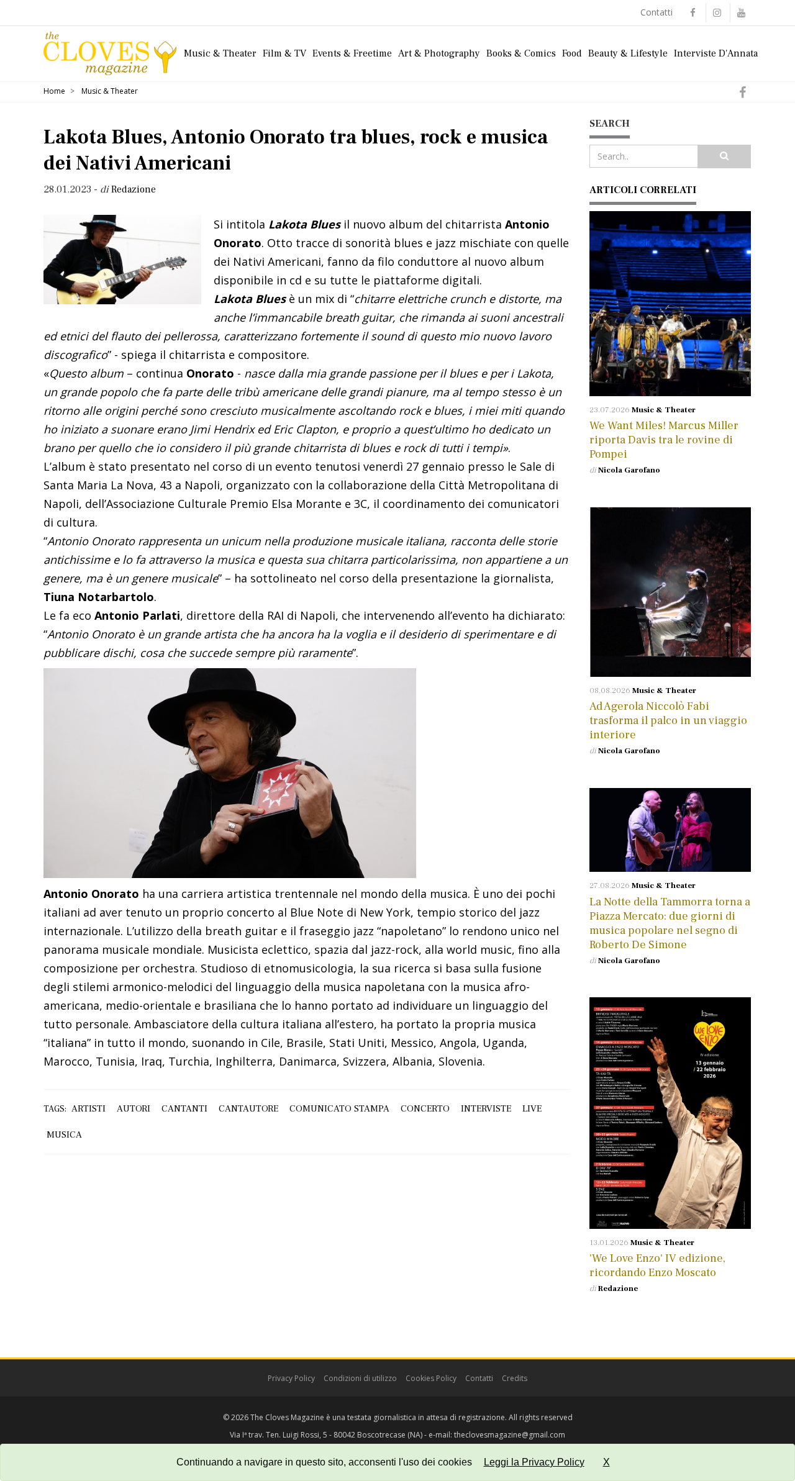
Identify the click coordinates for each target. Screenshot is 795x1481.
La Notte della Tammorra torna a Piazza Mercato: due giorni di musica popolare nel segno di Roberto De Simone (669, 923)
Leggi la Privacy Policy (534, 1462)
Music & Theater (220, 53)
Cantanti (184, 1109)
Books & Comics (521, 53)
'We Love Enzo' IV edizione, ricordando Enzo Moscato (657, 1265)
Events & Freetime (352, 53)
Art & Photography (439, 53)
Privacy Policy (291, 1378)
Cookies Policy (431, 1378)
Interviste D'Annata (716, 53)
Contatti (656, 12)
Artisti (88, 1109)
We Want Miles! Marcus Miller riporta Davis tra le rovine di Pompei (663, 440)
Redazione (618, 1288)
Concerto (425, 1109)
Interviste (486, 1109)
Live (532, 1109)
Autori (133, 1109)
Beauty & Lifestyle (628, 53)
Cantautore (248, 1109)
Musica (64, 1135)
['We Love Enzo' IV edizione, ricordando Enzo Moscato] (670, 1112)
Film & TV (284, 53)
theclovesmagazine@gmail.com (509, 1434)
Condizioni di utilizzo (360, 1378)
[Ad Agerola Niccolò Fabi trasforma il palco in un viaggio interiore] (670, 592)
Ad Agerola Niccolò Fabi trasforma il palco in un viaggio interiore (668, 720)
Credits (514, 1378)
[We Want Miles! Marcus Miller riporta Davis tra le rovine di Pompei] (670, 303)
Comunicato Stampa (339, 1109)
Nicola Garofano (629, 470)
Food (572, 53)
